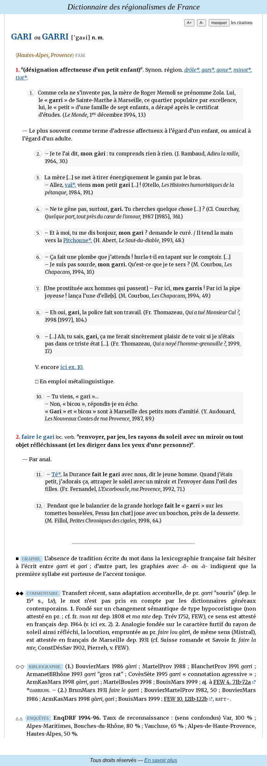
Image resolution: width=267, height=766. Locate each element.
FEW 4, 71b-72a (232, 682)
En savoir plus (160, 760)
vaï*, (70, 185)
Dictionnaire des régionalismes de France (133, 7)
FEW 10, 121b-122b (185, 699)
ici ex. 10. (72, 367)
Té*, (56, 474)
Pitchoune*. (77, 240)
